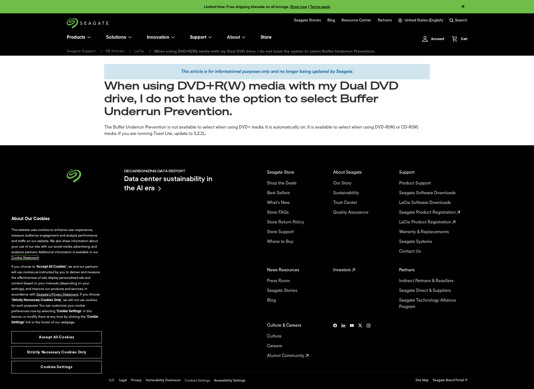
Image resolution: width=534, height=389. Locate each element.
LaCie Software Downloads (425, 203)
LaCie (139, 51)
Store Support (281, 232)
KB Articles (115, 51)
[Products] (89, 37)
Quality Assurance (351, 212)
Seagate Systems (416, 241)
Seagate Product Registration (428, 212)
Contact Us (410, 251)
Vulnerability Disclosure (163, 380)
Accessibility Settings (229, 380)
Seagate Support (81, 51)
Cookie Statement (25, 257)
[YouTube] (352, 340)
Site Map (422, 380)
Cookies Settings (197, 380)
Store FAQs (278, 212)
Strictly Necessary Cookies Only (56, 352)
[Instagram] (368, 340)
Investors (342, 270)
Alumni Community (286, 356)
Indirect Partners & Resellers (426, 281)
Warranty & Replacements (424, 232)
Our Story (343, 183)
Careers (275, 346)
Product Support (415, 183)
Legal (123, 380)
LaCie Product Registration (425, 222)
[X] (360, 340)
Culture (275, 336)
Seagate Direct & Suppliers (425, 290)
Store (266, 37)
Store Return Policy (286, 222)
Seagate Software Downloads (428, 193)
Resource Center (356, 20)
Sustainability (346, 193)
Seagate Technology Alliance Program (427, 303)
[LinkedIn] (343, 340)
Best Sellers (279, 193)
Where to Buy (281, 241)
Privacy (136, 380)
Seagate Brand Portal (449, 380)
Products (76, 37)
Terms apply (320, 7)
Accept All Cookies (56, 337)
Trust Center (345, 203)
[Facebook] (335, 340)
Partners (385, 20)
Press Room (279, 281)
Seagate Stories (307, 20)
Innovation (158, 37)
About (233, 37)
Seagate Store (281, 172)
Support (198, 37)
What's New (279, 203)
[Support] (210, 37)
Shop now (298, 7)
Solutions (116, 37)
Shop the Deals (283, 183)
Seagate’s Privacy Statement (57, 294)
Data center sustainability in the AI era (168, 183)
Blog (331, 20)
